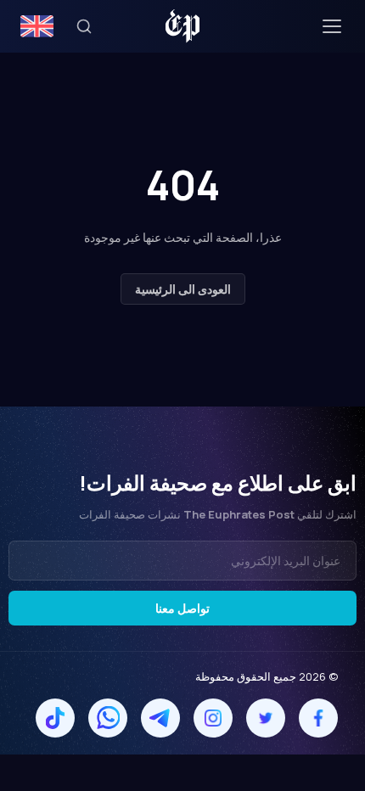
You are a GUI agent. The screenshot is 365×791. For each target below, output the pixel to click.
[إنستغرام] (213, 718)
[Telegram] (160, 718)
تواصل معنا (182, 608)
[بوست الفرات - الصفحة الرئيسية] (183, 26)
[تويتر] (265, 718)
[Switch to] (36, 26)
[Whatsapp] (107, 718)
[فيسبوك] (318, 718)
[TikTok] (55, 718)
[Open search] (84, 26)
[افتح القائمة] (332, 26)
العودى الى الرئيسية (183, 289)
